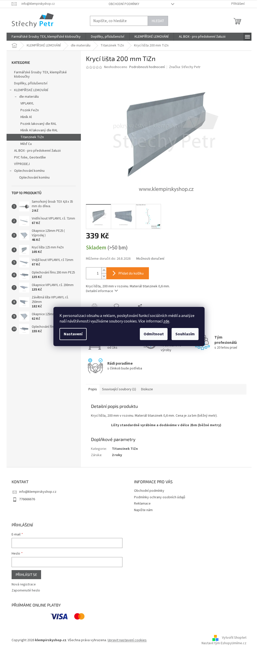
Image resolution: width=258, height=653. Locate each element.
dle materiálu (29, 96)
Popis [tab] (92, 389)
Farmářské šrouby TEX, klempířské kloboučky (40, 74)
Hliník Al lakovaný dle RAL (39, 130)
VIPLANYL (27, 103)
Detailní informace (99, 291)
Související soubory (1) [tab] (119, 389)
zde (166, 321)
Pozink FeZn (29, 110)
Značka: (185, 67)
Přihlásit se (26, 574)
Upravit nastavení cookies (127, 640)
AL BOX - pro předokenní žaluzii (37, 150)
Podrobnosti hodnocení (147, 67)
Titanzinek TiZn (32, 137)
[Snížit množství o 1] (103, 276)
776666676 (27, 499)
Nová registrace (24, 584)
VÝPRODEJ (22, 164)
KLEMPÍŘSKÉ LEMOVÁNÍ (31, 90)
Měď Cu (26, 143)
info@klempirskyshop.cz (37, 491)
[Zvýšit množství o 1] (103, 270)
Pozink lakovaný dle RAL (38, 123)
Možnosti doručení (150, 258)
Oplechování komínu (29, 170)
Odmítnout (154, 334)
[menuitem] (46, 37)
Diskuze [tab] (147, 389)
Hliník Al (26, 117)
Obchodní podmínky (124, 4)
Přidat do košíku (131, 273)
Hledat (158, 21)
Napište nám (143, 510)
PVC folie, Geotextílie (30, 157)
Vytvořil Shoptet (234, 637)
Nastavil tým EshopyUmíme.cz (224, 643)
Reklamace (142, 503)
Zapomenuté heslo (26, 590)
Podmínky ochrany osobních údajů (159, 497)
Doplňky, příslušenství (30, 83)
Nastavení (73, 334)
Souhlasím (185, 334)
